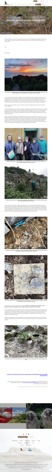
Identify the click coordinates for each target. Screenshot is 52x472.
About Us (33, 440)
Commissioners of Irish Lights (41, 383)
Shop (38, 1)
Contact (38, 440)
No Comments (32, 23)
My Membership (41, 1)
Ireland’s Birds (14, 440)
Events (25, 442)
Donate (31, 436)
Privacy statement (28, 445)
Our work (21, 440)
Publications (20, 442)
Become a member (22, 436)
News (29, 442)
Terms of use (22, 445)
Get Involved (27, 440)
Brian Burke (20, 23)
